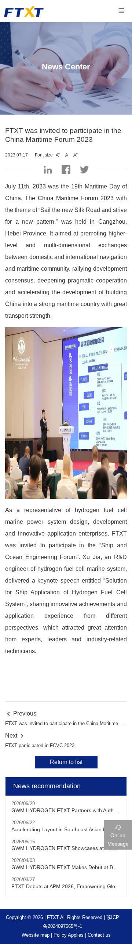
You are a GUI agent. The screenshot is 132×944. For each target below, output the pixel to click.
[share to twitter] (84, 170)
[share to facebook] (66, 170)
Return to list (66, 762)
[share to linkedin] (47, 170)
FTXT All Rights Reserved (74, 917)
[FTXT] (39, 11)
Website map (36, 935)
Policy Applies (69, 935)
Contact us (99, 935)
